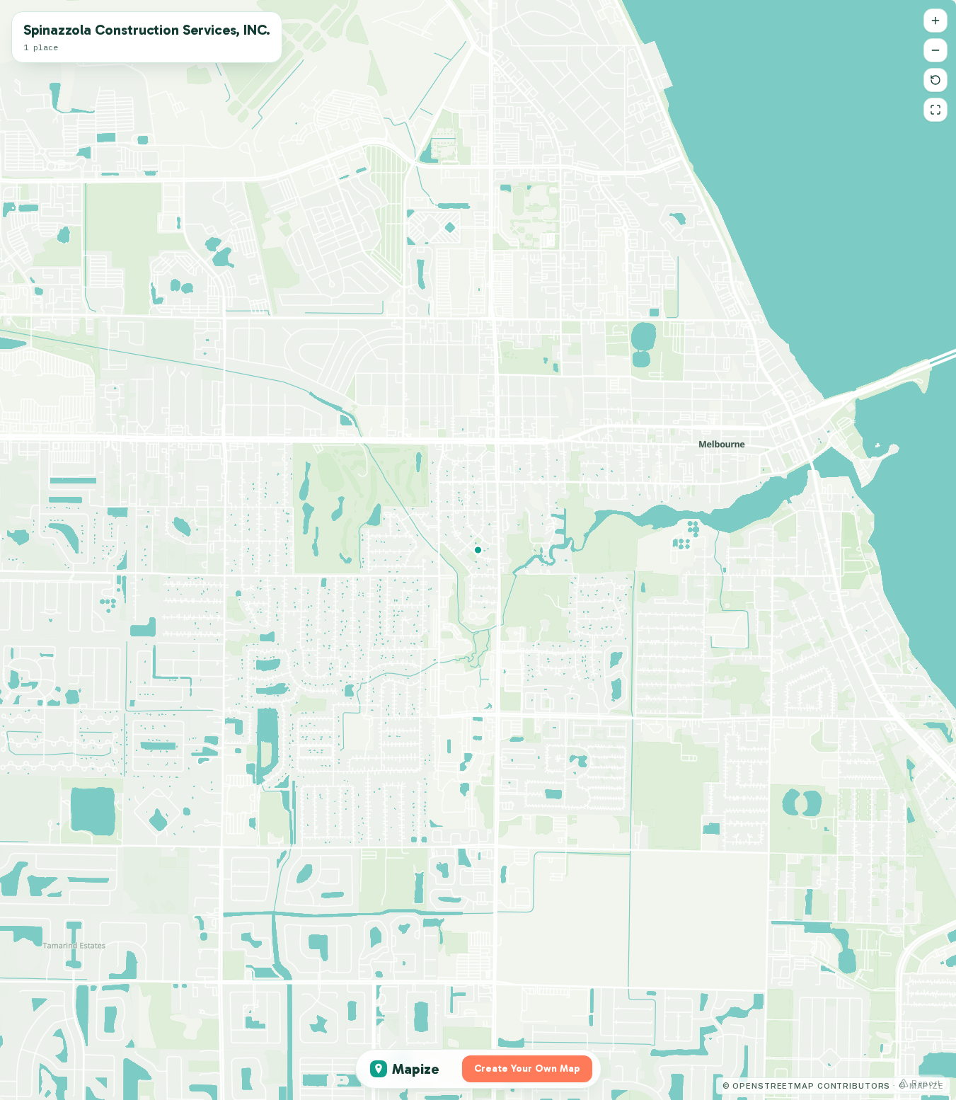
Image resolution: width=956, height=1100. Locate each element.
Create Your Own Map (527, 1068)
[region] (478, 550)
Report (926, 1083)
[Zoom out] (935, 50)
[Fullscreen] (935, 110)
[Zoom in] (935, 20)
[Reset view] (935, 80)
